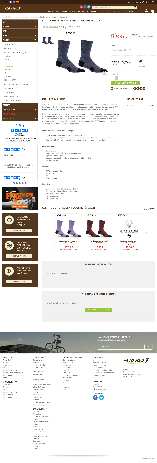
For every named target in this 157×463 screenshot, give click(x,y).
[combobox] (121, 50)
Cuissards (8, 76)
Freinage (6, 362)
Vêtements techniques (21, 17)
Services (36, 446)
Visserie (36, 449)
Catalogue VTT (9, 357)
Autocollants (67, 378)
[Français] (10, 1)
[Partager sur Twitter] (137, 88)
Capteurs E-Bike (38, 389)
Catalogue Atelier (40, 436)
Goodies (66, 380)
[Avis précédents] (19, 144)
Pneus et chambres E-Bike (42, 384)
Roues (5, 367)
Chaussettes (35, 17)
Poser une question (74, 27)
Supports (66, 383)
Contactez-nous (98, 367)
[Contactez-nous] (137, 391)
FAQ (94, 360)
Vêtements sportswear (16, 84)
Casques (8, 44)
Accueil (4, 17)
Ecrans (35, 392)
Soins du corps (12, 96)
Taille (113, 45)
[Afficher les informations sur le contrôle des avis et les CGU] (35, 139)
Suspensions (7, 365)
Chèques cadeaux (69, 360)
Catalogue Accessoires (72, 357)
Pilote (10, 17)
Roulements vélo (39, 443)
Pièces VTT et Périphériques (13, 373)
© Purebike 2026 (148, 458)
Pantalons (8, 69)
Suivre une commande (100, 389)
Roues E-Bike (37, 382)
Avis (60, 27)
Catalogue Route (10, 382)
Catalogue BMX (39, 357)
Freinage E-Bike (38, 379)
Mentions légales (99, 375)
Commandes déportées (41, 402)
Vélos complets (8, 375)
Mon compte (97, 386)
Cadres (5, 378)
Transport (66, 373)
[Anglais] (14, 1)
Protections (10, 48)
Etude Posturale (12, 100)
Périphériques (8, 394)
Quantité (114, 74)
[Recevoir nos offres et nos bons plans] (81, 7)
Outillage (36, 441)
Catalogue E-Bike (40, 372)
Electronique (67, 365)
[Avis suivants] (19, 179)
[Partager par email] (144, 88)
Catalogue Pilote (40, 409)
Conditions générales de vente (103, 373)
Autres (66, 387)
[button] (117, 77)
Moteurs (36, 400)
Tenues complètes (11, 63)
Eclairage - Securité (69, 362)
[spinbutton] (113, 78)
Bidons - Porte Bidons (70, 375)
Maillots (7, 56)
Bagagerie (9, 88)
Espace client (98, 381)
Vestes (7, 73)
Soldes (65, 389)
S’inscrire (96, 384)
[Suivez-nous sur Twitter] (89, 7)
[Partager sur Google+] (140, 88)
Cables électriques (39, 405)
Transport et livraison (100, 362)
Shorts (7, 59)
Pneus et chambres (10, 370)
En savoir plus (19, 230)
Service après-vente (100, 365)
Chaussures (10, 80)
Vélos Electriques (39, 387)
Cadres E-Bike (38, 397)
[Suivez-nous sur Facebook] (85, 7)
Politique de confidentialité (102, 370)
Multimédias (67, 367)
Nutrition (9, 92)
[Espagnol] (17, 1)
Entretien (36, 438)
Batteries (36, 394)
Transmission (7, 360)
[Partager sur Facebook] (134, 88)
